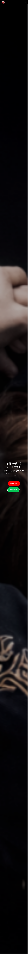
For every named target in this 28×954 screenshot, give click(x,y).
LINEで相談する (13, 489)
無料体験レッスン (14, 483)
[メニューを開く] (26, 2)
